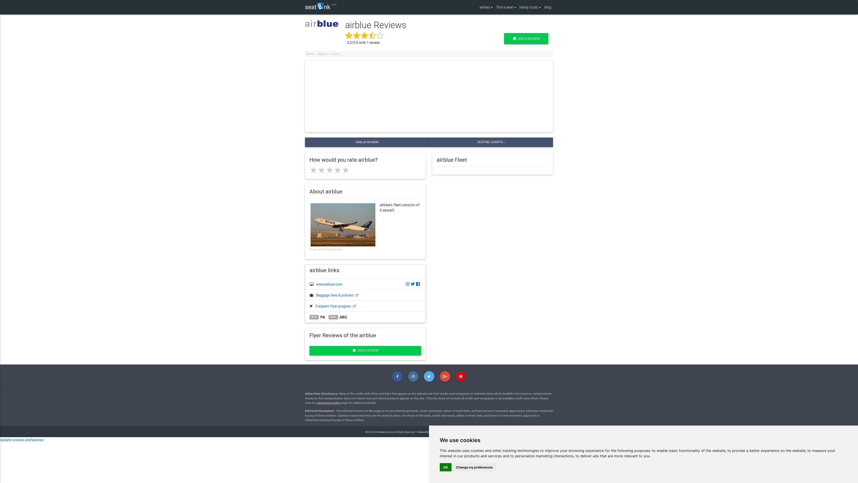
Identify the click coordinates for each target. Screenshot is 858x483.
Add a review (367, 350)
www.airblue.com (329, 284)
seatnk (317, 7)
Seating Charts (490, 142)
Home (309, 53)
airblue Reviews (367, 142)
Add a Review (528, 38)
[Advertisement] (429, 96)
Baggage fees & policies (335, 295)
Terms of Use (424, 432)
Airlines (322, 53)
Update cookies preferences (22, 440)
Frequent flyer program (334, 306)
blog (547, 7)
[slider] (329, 169)
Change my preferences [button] (474, 467)
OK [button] (445, 467)
